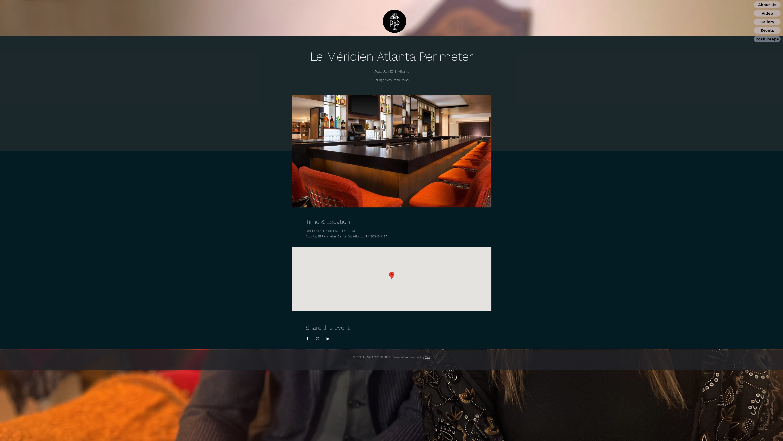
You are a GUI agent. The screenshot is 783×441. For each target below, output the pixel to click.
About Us (767, 4)
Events (767, 30)
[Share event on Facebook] (308, 338)
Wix (427, 357)
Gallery (767, 21)
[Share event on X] (318, 338)
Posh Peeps (767, 39)
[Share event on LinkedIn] (328, 338)
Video (767, 13)
